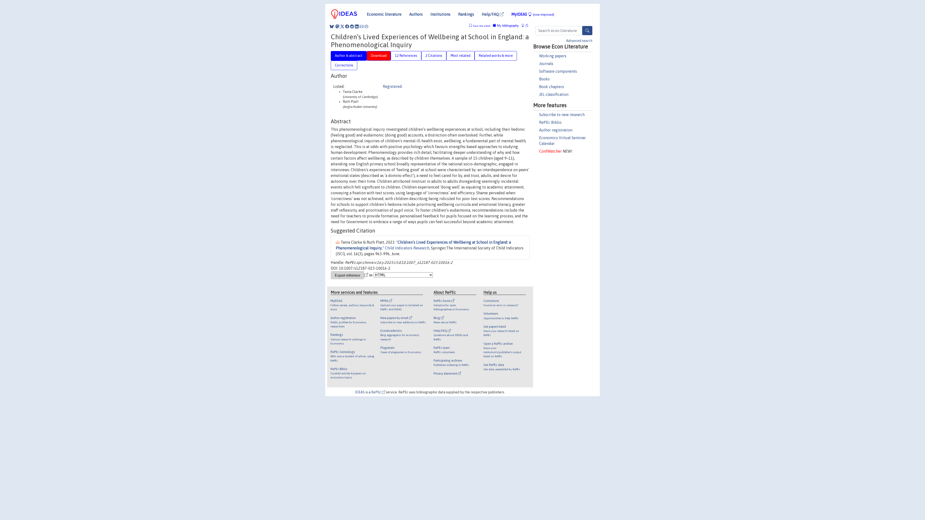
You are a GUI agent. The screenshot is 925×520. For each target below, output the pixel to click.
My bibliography (507, 25)
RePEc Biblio (550, 122)
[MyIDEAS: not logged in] (524, 25)
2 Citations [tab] (433, 56)
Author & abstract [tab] (349, 56)
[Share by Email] (361, 26)
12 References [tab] (406, 56)
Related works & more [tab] (496, 56)
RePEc (376, 392)
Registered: (393, 86)
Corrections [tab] (344, 65)
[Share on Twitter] (342, 26)
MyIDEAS (532, 14)
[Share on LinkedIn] (357, 26)
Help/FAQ (491, 14)
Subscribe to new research (562, 114)
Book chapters (551, 86)
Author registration (555, 130)
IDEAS (360, 392)
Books (544, 79)
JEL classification (553, 94)
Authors (416, 14)
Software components (558, 71)
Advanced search (579, 41)
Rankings (466, 14)
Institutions (440, 14)
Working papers (552, 56)
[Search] (587, 30)
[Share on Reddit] (352, 26)
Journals (546, 63)
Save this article (481, 26)
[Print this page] (366, 26)
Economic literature (384, 14)
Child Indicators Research (407, 248)
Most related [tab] (460, 56)
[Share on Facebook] (347, 26)
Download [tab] (379, 56)
